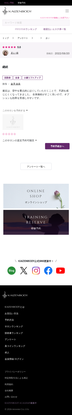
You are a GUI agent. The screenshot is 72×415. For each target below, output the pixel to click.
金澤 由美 (15, 83)
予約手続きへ (57, 146)
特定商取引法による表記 (16, 378)
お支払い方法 (11, 313)
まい (14, 52)
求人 (7, 352)
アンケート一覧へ (36, 166)
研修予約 (22, 3)
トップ (5, 37)
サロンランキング (14, 326)
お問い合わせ (11, 396)
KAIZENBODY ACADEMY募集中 (21, 403)
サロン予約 (9, 3)
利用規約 (9, 384)
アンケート (22, 37)
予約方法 (9, 319)
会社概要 (9, 390)
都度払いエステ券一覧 (54, 29)
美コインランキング (15, 346)
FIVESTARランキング (26, 29)
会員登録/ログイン (14, 359)
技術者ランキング (14, 333)
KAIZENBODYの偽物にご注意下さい (55, 18)
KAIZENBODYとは (14, 306)
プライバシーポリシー (15, 371)
